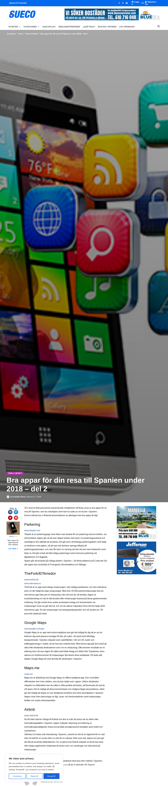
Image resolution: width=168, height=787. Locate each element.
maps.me (28, 674)
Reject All (34, 776)
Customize (17, 776)
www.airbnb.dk (31, 715)
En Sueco (11, 34)
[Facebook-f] (119, 3)
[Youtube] (126, 3)
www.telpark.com (32, 530)
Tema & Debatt (31, 34)
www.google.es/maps (34, 629)
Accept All (51, 776)
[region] (34, 768)
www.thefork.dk (31, 580)
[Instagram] (123, 3)
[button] (14, 27)
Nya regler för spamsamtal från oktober (13, 542)
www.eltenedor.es (32, 583)
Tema (20, 34)
